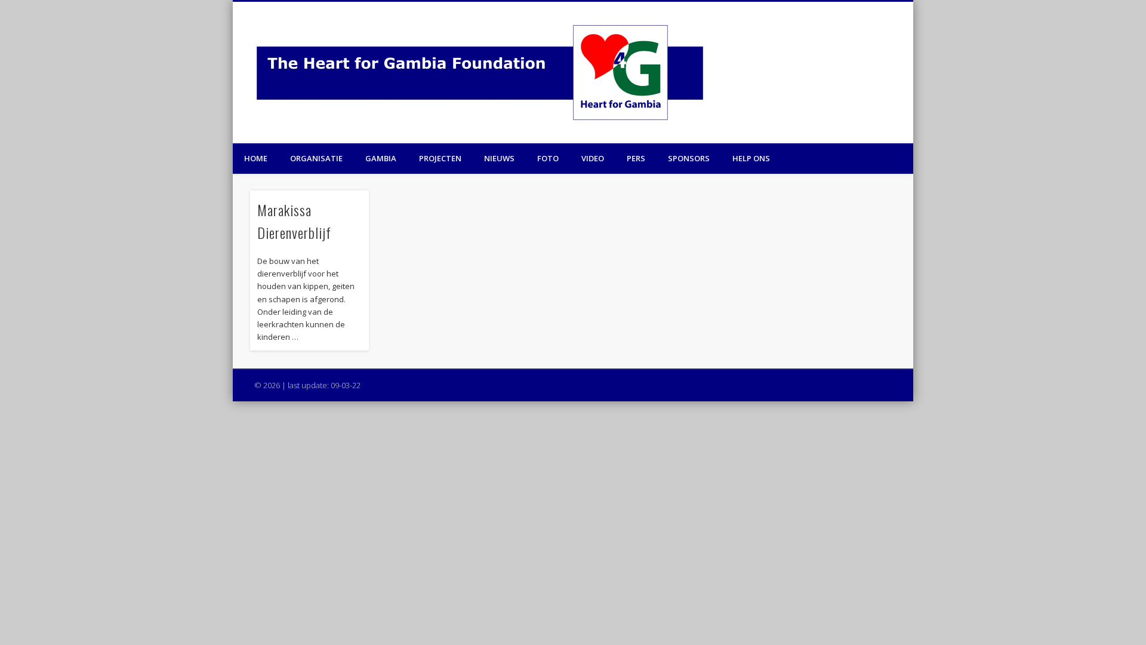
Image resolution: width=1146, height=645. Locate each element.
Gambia (380, 158)
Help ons (751, 158)
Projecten (440, 158)
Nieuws (499, 158)
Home (255, 158)
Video (592, 158)
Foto (548, 158)
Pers (636, 158)
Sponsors (689, 158)
